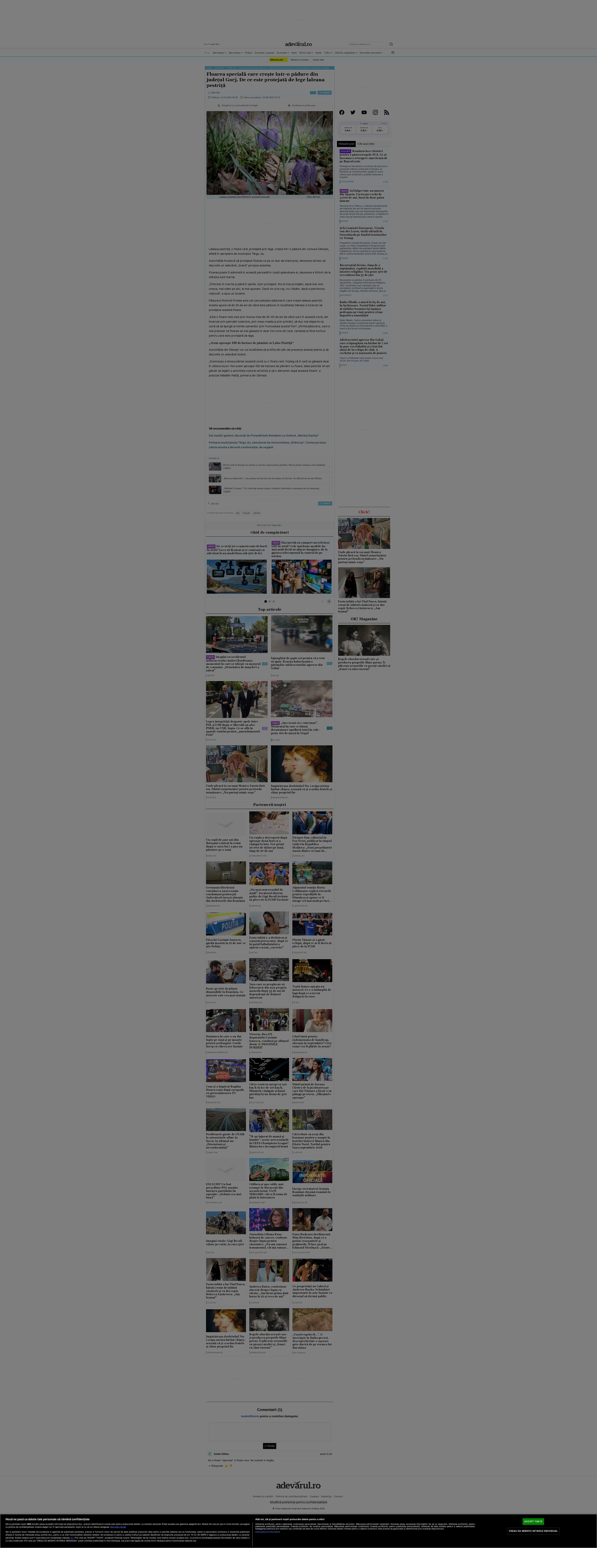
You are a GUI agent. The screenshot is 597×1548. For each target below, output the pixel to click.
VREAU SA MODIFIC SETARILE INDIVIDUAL (533, 1531)
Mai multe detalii (118, 1527)
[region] (298, 1531)
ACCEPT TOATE (533, 1521)
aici (72, 1537)
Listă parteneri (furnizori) (267, 1532)
